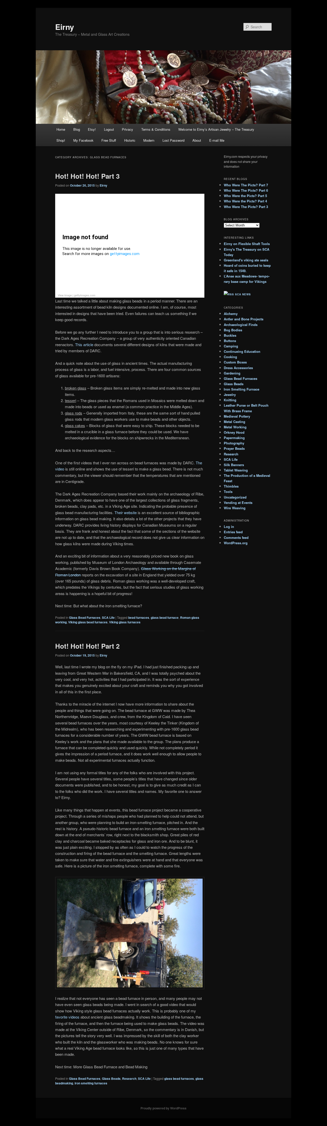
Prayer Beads (234, 448)
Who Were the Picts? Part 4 (245, 201)
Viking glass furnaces (125, 622)
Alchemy (231, 313)
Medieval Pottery (237, 416)
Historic (129, 140)
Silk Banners (234, 464)
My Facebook (83, 140)
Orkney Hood (234, 432)
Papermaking (234, 437)
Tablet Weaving (236, 470)
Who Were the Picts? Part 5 (245, 195)
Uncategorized (235, 497)
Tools (228, 491)
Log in (229, 526)
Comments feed (236, 537)
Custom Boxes (235, 362)
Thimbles (231, 486)
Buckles (230, 335)
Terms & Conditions (155, 129)
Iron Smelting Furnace (241, 389)
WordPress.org (236, 542)
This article (84, 344)
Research (129, 1078)
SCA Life (108, 617)
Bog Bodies (233, 330)
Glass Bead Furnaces (84, 617)
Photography (234, 443)
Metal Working (235, 427)
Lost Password (173, 140)
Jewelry (230, 394)
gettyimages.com (84, 295)
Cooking (230, 356)
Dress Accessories (238, 367)
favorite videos (67, 1017)
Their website (125, 512)
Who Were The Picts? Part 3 (246, 206)
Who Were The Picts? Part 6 (246, 190)
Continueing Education (242, 351)
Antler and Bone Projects (243, 319)
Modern (148, 140)
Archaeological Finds (241, 324)
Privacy (127, 129)
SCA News (243, 294)
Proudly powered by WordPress (163, 1108)
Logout (109, 129)
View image (65, 295)
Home (60, 129)
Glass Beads (111, 1078)
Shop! (60, 140)
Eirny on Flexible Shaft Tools (247, 243)
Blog (76, 129)
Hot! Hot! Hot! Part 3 (87, 176)
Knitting (230, 399)
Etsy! (92, 129)
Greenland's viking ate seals (246, 260)
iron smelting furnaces (91, 1083)
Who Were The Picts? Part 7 (246, 185)
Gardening (232, 373)
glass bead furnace (165, 617)
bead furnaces (138, 617)
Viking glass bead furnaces (88, 622)
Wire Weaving (235, 507)
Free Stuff (108, 140)
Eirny (64, 26)
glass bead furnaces (179, 1078)
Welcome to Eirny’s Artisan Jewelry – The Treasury (216, 129)
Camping (231, 346)
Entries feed (233, 531)
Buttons (230, 340)
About (196, 140)
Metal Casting (234, 421)
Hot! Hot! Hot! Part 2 (87, 646)
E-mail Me (216, 140)
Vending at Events (238, 502)
